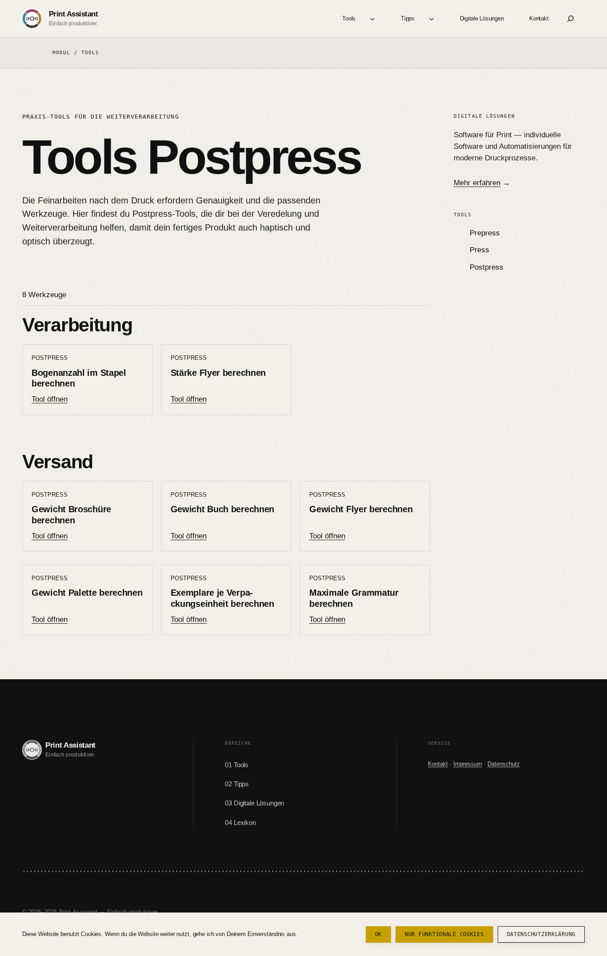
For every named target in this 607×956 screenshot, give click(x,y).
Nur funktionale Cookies (444, 934)
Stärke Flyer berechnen (218, 373)
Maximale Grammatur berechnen (354, 598)
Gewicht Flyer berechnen (360, 509)
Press (479, 250)
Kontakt (438, 764)
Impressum (467, 764)
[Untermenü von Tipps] (431, 18)
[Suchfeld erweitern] (570, 18)
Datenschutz (503, 764)
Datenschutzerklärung (541, 934)
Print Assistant (73, 14)
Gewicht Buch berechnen (222, 509)
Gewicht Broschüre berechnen (71, 514)
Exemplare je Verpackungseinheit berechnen (222, 598)
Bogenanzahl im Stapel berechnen (79, 378)
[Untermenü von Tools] (372, 18)
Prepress (485, 233)
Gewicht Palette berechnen (87, 593)
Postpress (486, 267)
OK (378, 934)
